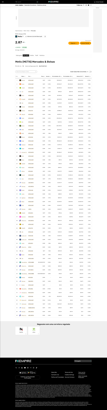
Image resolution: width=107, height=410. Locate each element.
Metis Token (27, 30)
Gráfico (32, 55)
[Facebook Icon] (19, 368)
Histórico (42, 55)
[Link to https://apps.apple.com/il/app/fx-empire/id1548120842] (23, 372)
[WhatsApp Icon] (34, 368)
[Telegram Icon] (31, 368)
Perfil (36, 55)
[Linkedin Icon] (22, 368)
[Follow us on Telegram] (91, 5)
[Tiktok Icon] (36, 368)
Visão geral (19, 55)
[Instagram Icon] (28, 368)
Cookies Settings (69, 374)
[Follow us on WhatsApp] (86, 5)
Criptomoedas (18, 30)
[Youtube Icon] (25, 368)
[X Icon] (16, 368)
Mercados (26, 55)
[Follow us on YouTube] (88, 5)
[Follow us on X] (84, 5)
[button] (2, 1)
